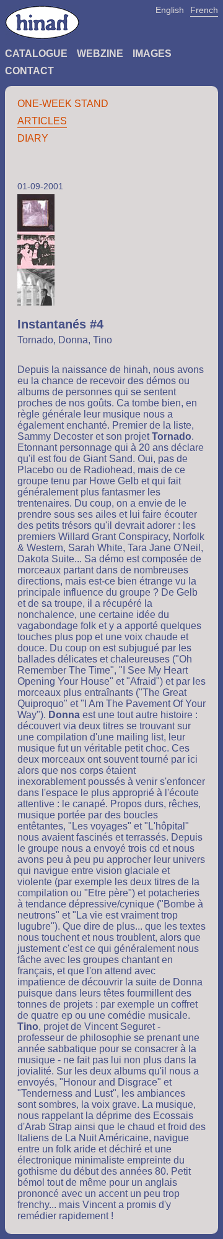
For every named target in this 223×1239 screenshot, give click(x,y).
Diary (32, 138)
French (204, 10)
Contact (29, 71)
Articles (42, 121)
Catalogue (36, 53)
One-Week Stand (62, 103)
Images (152, 53)
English (169, 10)
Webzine (100, 53)
